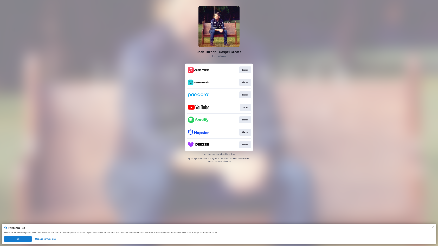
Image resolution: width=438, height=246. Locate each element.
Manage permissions (45, 239)
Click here (243, 158)
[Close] (432, 227)
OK (18, 239)
